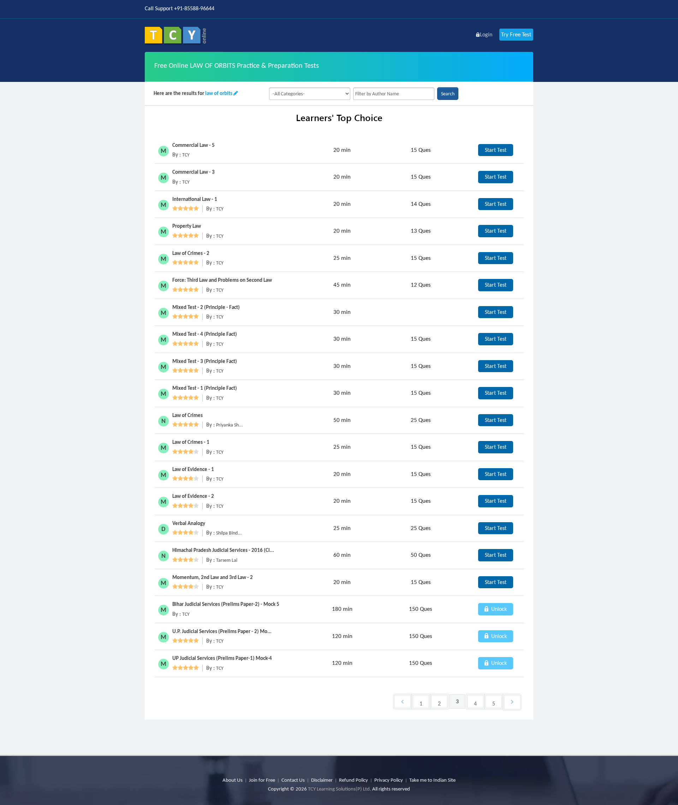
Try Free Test (516, 34)
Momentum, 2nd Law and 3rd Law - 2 (212, 577)
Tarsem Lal (226, 560)
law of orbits (218, 93)
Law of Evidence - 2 (193, 496)
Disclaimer (322, 780)
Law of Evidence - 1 (193, 469)
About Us (232, 780)
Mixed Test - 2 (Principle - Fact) (206, 307)
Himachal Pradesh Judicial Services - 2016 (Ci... (223, 550)
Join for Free (262, 780)
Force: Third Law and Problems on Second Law (222, 280)
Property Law (186, 226)
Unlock (498, 609)
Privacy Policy (388, 780)
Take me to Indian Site (432, 780)
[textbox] (393, 94)
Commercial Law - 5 (193, 145)
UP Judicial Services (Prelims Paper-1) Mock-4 (222, 658)
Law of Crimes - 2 (190, 253)
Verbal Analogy (188, 523)
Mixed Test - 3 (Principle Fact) (204, 361)
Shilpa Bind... (229, 533)
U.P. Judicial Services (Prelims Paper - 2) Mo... (222, 631)
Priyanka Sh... (229, 425)
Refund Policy (353, 780)
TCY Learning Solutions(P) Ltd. (339, 789)
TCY (186, 155)
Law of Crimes (187, 415)
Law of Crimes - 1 (190, 442)
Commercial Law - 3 (193, 172)
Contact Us (293, 780)
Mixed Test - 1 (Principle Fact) (204, 388)
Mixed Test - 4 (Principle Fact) (204, 334)
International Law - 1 (194, 199)
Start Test (495, 150)
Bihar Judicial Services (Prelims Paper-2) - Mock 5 (225, 604)
